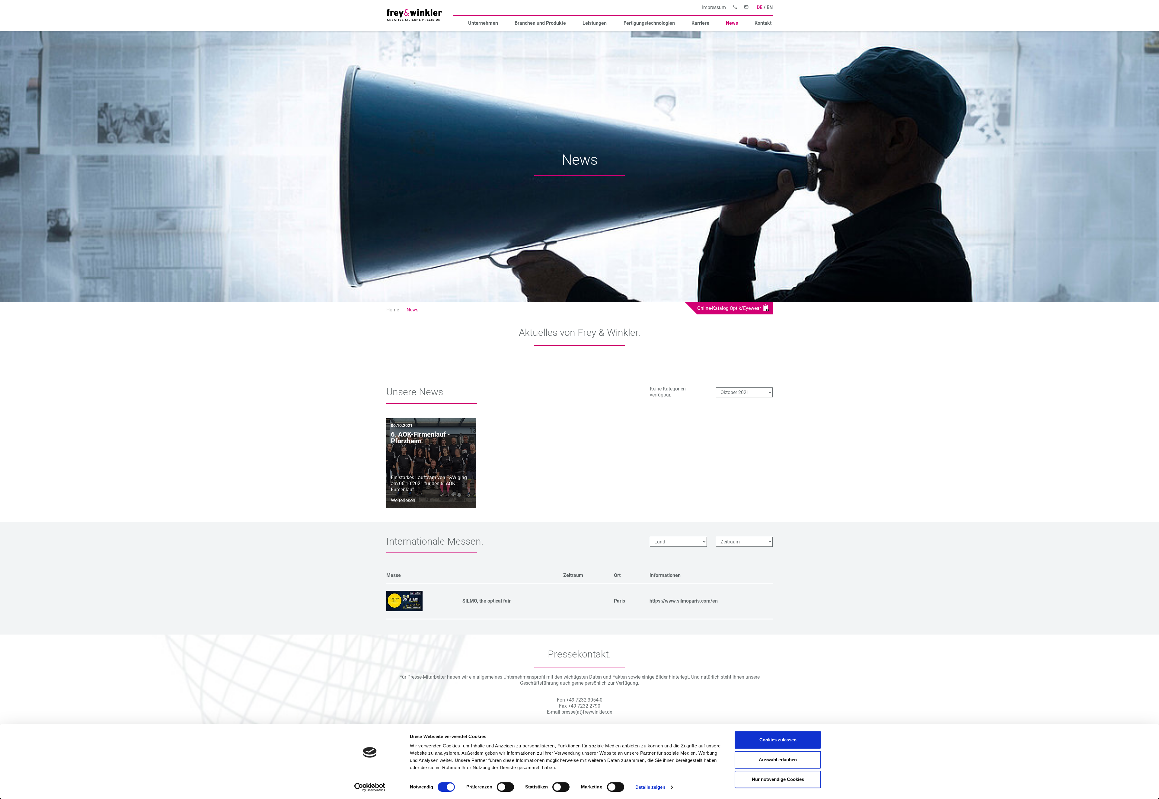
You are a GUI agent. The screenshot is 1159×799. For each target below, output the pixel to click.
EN (770, 7)
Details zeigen (650, 787)
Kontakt (763, 23)
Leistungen (595, 23)
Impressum (714, 7)
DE (759, 7)
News (732, 23)
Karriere (700, 23)
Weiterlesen (403, 500)
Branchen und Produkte (540, 23)
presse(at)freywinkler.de (586, 712)
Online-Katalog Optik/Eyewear (730, 308)
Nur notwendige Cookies (778, 779)
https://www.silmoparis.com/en (684, 601)
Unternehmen (483, 23)
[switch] (505, 787)
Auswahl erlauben (778, 759)
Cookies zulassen (778, 739)
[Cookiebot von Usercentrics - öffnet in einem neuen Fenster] (369, 787)
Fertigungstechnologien (649, 23)
